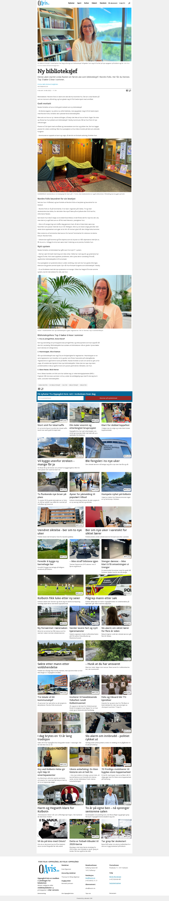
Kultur (86, 3)
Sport (79, 3)
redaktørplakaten (45, 888)
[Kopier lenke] (130, 90)
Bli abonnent (112, 3)
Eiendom (103, 3)
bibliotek (83, 385)
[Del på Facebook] (127, 90)
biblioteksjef (73, 385)
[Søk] (129, 3)
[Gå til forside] (43, 3)
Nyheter (71, 3)
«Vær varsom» (53, 890)
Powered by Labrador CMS (84, 898)
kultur (64, 385)
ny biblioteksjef (55, 385)
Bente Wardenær (115, 877)
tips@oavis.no (90, 878)
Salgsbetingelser (115, 883)
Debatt (94, 3)
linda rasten (43, 385)
